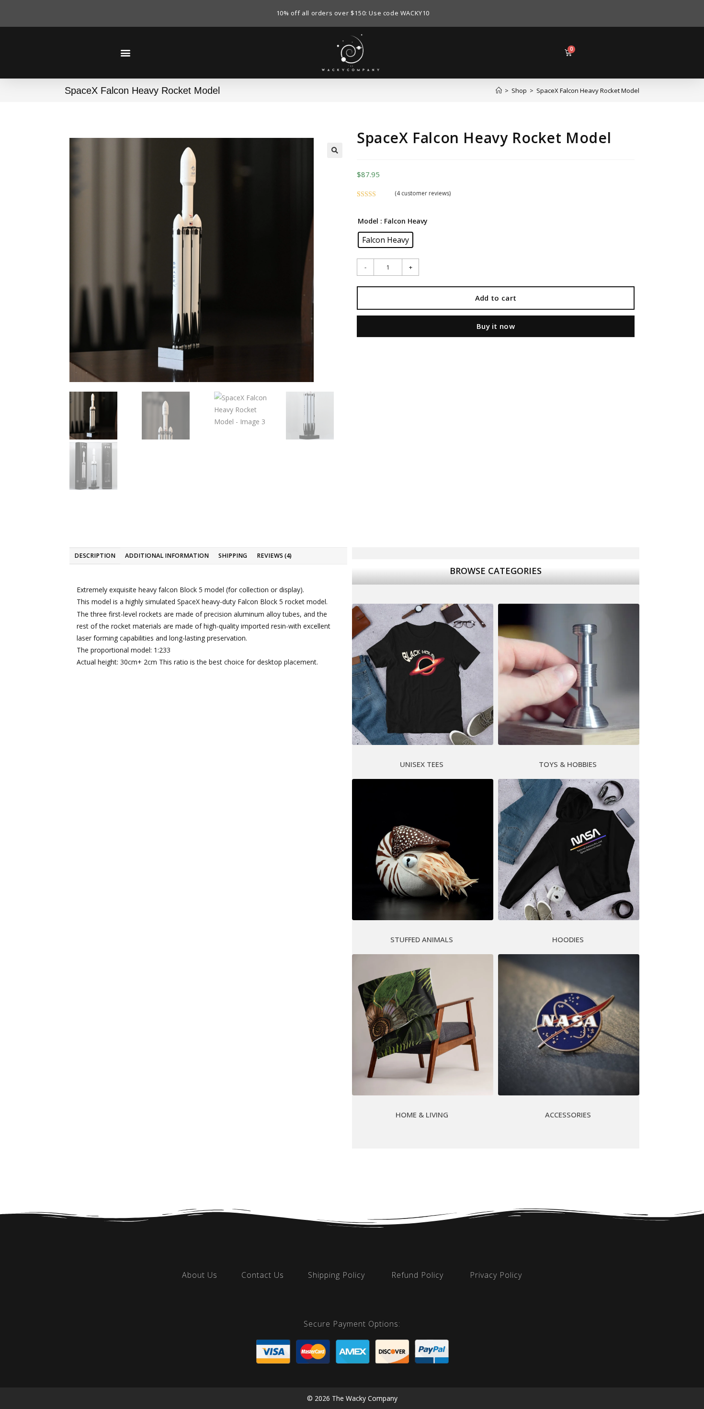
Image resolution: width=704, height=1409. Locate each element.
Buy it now (496, 326)
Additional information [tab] (167, 556)
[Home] (499, 90)
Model (368, 220)
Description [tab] (94, 556)
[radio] (385, 240)
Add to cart (495, 298)
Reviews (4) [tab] (274, 556)
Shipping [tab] (232, 556)
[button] (125, 52)
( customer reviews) (423, 193)
